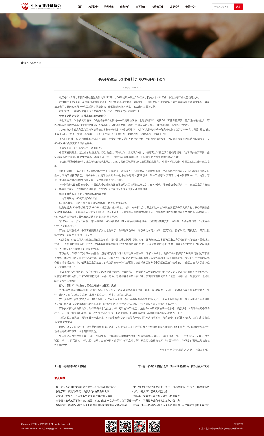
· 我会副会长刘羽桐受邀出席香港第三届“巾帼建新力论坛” (85, 387)
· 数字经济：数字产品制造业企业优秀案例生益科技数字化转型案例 (90, 405)
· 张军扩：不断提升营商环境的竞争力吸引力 (156, 400)
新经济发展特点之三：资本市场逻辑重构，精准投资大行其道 (178, 366)
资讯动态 (109, 6)
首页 (80, 6)
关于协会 (93, 6)
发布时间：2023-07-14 (132, 88)
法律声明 (238, 424)
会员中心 (190, 6)
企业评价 (125, 6)
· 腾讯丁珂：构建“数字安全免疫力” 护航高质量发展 (81, 391)
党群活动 (174, 6)
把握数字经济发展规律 (75, 366)
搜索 (238, 6)
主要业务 (141, 6)
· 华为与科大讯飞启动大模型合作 (150, 391)
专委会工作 (158, 6)
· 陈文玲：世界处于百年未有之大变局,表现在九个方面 (83, 396)
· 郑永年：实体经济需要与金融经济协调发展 (156, 396)
